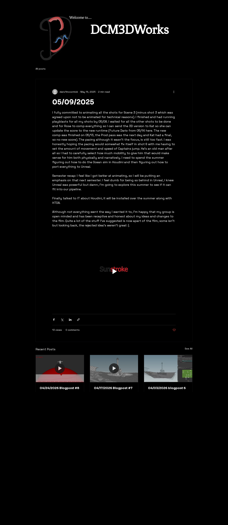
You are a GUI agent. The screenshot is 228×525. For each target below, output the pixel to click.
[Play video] (114, 271)
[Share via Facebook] (53, 319)
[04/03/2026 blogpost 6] (168, 368)
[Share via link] (78, 319)
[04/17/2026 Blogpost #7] (114, 368)
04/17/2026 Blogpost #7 (113, 388)
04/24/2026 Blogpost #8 (59, 388)
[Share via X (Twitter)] (62, 319)
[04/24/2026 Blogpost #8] (60, 368)
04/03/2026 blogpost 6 (167, 388)
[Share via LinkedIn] (70, 319)
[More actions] (174, 92)
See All (188, 348)
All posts (41, 68)
